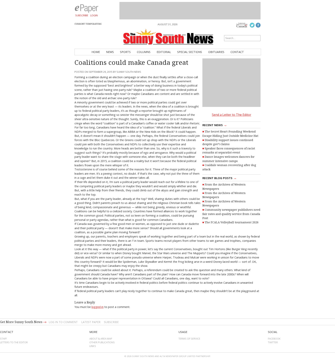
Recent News (214, 124)
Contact (237, 52)
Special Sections (189, 52)
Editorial (164, 52)
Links (92, 346)
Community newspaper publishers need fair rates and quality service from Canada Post (231, 214)
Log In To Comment (63, 322)
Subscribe (81, 15)
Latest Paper (90, 322)
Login (94, 15)
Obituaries (216, 52)
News (110, 52)
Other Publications (102, 342)
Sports (125, 52)
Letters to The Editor (14, 342)
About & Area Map (100, 338)
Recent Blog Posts (219, 177)
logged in (98, 307)
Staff (3, 338)
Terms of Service (189, 338)
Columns (143, 52)
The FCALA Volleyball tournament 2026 (231, 222)
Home (96, 52)
